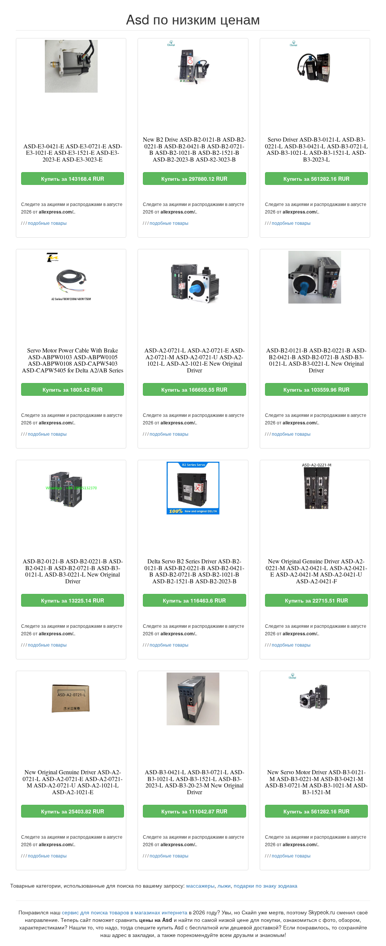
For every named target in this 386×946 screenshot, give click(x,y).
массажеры (200, 885)
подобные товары (47, 223)
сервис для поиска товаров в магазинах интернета (124, 912)
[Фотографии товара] (71, 66)
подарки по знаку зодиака (265, 885)
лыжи (224, 885)
